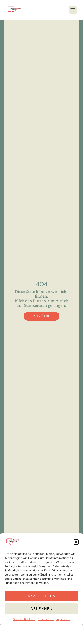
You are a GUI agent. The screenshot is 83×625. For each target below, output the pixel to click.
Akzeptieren (41, 596)
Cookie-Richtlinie (24, 619)
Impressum (63, 619)
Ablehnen (41, 608)
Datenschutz (46, 619)
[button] (76, 542)
